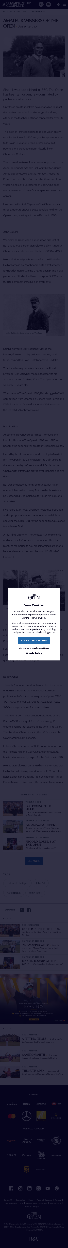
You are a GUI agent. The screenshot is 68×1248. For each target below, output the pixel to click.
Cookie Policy (34, 653)
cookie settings (41, 647)
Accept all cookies (34, 640)
